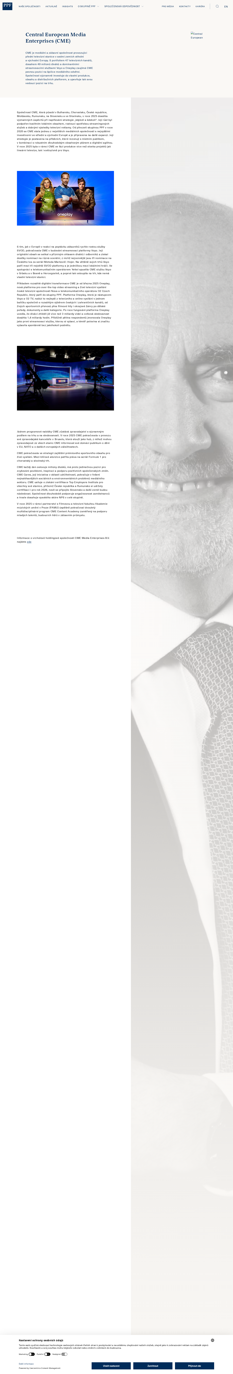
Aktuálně (51, 6)
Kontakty (185, 6)
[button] (217, 6)
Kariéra (200, 6)
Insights (67, 6)
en (226, 6)
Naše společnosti (29, 6)
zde (29, 541)
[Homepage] (7, 6)
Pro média (168, 6)
